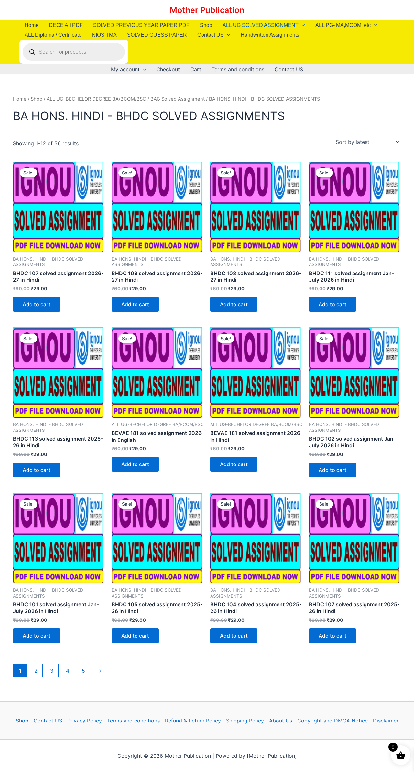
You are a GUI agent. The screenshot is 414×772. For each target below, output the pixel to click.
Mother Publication (207, 10)
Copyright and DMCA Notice (332, 720)
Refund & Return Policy (193, 720)
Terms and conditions (238, 69)
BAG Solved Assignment (177, 99)
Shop (206, 25)
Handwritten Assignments (270, 35)
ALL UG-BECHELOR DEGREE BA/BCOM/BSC (96, 99)
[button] (302, 25)
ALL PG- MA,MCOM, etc (343, 25)
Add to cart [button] (36, 304)
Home (31, 25)
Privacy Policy (84, 720)
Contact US (210, 35)
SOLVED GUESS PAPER (157, 35)
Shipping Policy (245, 720)
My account (125, 69)
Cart (195, 69)
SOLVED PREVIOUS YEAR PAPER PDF (141, 25)
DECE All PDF (66, 25)
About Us (280, 720)
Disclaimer (385, 720)
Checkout (168, 69)
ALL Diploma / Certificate (53, 35)
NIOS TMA (104, 35)
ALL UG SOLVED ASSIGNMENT (261, 25)
